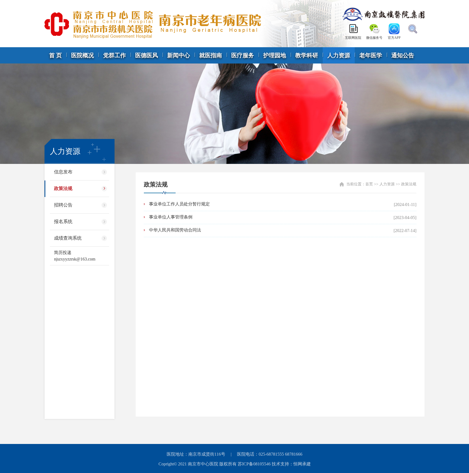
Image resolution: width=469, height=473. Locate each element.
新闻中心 (178, 55)
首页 (369, 184)
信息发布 (63, 171)
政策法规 (63, 188)
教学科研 (306, 55)
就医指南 (210, 55)
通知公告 (402, 55)
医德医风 (146, 55)
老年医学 (370, 55)
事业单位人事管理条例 (170, 217)
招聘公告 (63, 205)
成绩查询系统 (68, 238)
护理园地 (274, 55)
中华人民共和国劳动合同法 (175, 230)
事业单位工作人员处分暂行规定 (179, 204)
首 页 (55, 55)
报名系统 (63, 221)
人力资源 (338, 55)
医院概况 (82, 55)
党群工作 (114, 55)
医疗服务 (242, 55)
